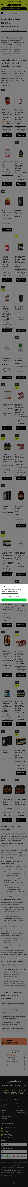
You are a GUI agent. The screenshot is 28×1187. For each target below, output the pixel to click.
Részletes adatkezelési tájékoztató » (9, 593)
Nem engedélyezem (14, 596)
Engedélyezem (14, 600)
